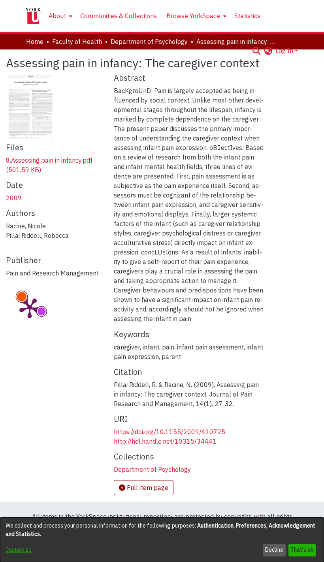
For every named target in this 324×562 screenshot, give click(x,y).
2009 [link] (14, 198)
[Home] (33, 16)
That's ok (301, 549)
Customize (19, 549)
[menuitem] (59, 16)
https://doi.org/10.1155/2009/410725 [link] (169, 432)
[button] (256, 50)
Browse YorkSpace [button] (193, 16)
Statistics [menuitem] (247, 16)
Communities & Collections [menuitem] (118, 16)
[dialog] (162, 540)
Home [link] (34, 42)
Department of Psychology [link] (149, 42)
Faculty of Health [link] (77, 42)
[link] (152, 469)
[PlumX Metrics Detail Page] (29, 307)
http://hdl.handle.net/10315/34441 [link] (165, 441)
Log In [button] (285, 51)
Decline (274, 549)
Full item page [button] (146, 488)
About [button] (57, 16)
